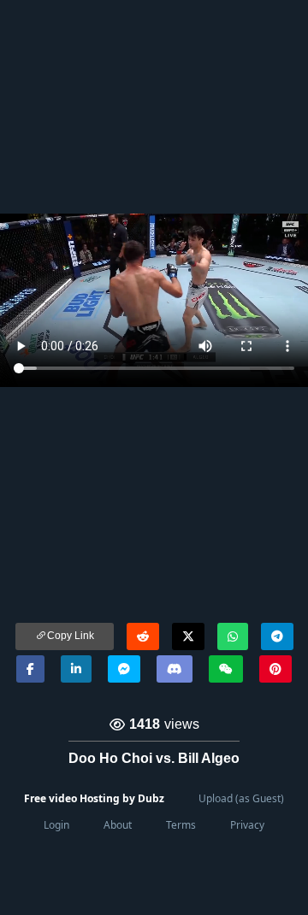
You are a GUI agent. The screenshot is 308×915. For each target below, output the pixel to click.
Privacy (247, 825)
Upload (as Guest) (241, 798)
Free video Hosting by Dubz (94, 798)
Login (56, 825)
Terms (181, 825)
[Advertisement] (154, 107)
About (118, 825)
